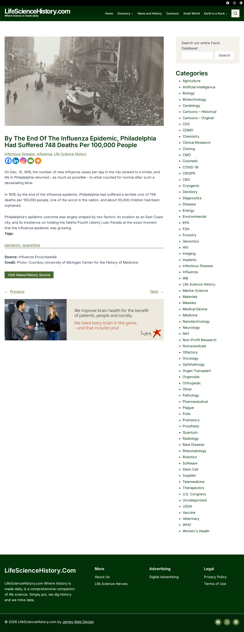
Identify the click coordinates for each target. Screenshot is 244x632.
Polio (187, 414)
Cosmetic (190, 161)
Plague (188, 408)
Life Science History (70, 154)
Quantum (190, 432)
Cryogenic (191, 186)
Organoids (191, 377)
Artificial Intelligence (199, 87)
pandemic (13, 245)
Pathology (191, 395)
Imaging (189, 253)
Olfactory (190, 352)
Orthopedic (192, 383)
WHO (187, 525)
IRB (185, 278)
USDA (187, 506)
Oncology (190, 358)
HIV (185, 247)
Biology (189, 93)
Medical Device (195, 309)
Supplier (189, 475)
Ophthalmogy (194, 364)
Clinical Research (197, 142)
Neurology (191, 328)
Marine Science (195, 291)
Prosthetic (191, 426)
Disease (189, 204)
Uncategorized (195, 500)
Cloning (189, 149)
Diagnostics (192, 198)
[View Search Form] (235, 14)
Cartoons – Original (198, 118)
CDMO (188, 130)
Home (109, 13)
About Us (102, 577)
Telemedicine (194, 482)
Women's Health (196, 531)
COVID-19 (190, 167)
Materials (190, 297)
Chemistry (191, 136)
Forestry (189, 235)
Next (154, 292)
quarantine (31, 245)
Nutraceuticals (194, 346)
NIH (186, 334)
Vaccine (189, 513)
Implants (190, 260)
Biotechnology (194, 99)
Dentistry (190, 192)
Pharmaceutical (195, 402)
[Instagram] (234, 3)
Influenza (44, 154)
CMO (187, 155)
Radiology (191, 438)
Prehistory (191, 420)
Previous (17, 292)
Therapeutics (193, 488)
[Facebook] (228, 3)
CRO (186, 180)
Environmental (194, 217)
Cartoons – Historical (199, 112)
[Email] (30, 160)
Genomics (191, 241)
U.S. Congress (194, 494)
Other (187, 389)
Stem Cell (190, 469)
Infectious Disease (20, 154)
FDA (186, 229)
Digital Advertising (164, 577)
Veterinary (191, 519)
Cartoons (172, 13)
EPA (186, 223)
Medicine (190, 315)
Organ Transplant (197, 371)
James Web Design (78, 622)
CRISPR (189, 173)
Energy (188, 210)
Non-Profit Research (200, 340)
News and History (150, 13)
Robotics (190, 457)
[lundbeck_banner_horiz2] (84, 319)
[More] (38, 160)
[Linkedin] (241, 3)
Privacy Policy (215, 577)
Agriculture (192, 81)
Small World (191, 13)
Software (190, 463)
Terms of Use (215, 584)
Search (224, 55)
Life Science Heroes (111, 584)
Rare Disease (193, 445)
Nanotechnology (196, 321)
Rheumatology (194, 451)
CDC (186, 124)
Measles (189, 303)
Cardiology (191, 106)
